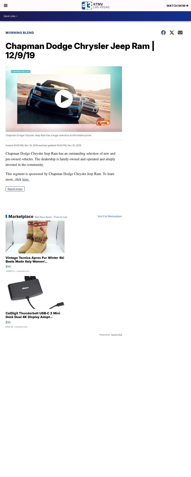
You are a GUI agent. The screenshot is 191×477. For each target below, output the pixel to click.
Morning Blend (20, 33)
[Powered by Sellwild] (116, 335)
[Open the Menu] (6, 5)
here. (25, 179)
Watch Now (176, 5)
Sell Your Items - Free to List (51, 217)
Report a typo (15, 189)
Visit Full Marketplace (110, 216)
